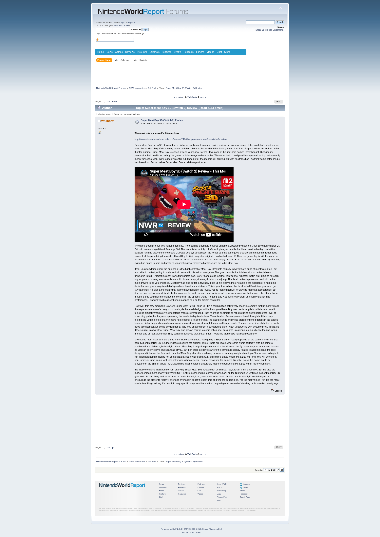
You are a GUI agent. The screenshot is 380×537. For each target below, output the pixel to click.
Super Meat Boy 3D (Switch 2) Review (162, 120)
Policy (219, 487)
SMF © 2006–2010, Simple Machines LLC (203, 529)
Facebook (244, 494)
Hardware (182, 494)
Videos (210, 52)
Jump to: (259, 470)
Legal (219, 494)
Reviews (130, 52)
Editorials (154, 52)
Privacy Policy (222, 497)
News (109, 52)
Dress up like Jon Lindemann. (270, 30)
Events (177, 52)
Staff (161, 497)
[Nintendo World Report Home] (122, 489)
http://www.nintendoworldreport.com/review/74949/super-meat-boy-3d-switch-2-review (181, 139)
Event (161, 491)
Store (227, 52)
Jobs (219, 500)
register (131, 22)
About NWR (222, 484)
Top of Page (245, 497)
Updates (246, 484)
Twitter (242, 491)
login (123, 22)
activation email (121, 25)
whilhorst (107, 120)
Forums (200, 52)
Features (166, 52)
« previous (179, 97)
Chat (219, 52)
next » (203, 97)
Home (100, 52)
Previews (142, 52)
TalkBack (192, 97)
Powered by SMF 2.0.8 (171, 529)
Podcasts (189, 52)
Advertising (221, 491)
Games (119, 52)
